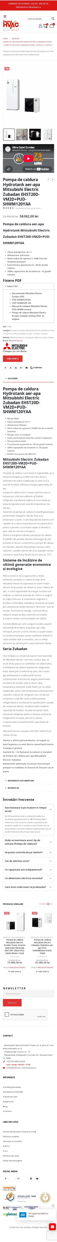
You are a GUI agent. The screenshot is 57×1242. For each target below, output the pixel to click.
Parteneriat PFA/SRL (13, 1092)
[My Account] (40, 26)
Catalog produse (12, 1087)
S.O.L (5, 1151)
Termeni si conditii (12, 1141)
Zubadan (50, 337)
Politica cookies (11, 1136)
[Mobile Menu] (5, 16)
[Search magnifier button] (53, 19)
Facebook (5, 367)
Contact (7, 1111)
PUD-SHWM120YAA (21, 300)
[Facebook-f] (5, 1178)
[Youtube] (37, 1178)
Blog (5, 1106)
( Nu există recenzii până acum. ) (28, 208)
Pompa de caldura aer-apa (35, 337)
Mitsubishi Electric (17, 337)
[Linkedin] (31, 1178)
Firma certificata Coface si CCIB (19, 1131)
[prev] (48, 180)
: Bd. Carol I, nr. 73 (17, 1051)
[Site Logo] (11, 25)
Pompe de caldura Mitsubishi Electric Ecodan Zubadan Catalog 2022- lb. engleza (29, 315)
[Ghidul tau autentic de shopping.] (9, 1186)
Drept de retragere (12, 1160)
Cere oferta (16, 971)
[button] (6, 96)
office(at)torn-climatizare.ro (28, 7)
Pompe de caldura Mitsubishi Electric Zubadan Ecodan (32, 330)
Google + (21, 367)
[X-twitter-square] (12, 1178)
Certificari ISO (10, 1096)
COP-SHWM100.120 (21, 303)
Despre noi (8, 1101)
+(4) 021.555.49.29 (39, 3)
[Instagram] (18, 1178)
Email (26, 367)
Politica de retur (11, 1155)
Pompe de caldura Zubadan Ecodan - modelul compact (26, 333)
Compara (37, 367)
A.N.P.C (6, 1146)
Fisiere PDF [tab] (12, 286)
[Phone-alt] (24, 1178)
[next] (53, 180)
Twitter (10, 367)
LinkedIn (16, 367)
